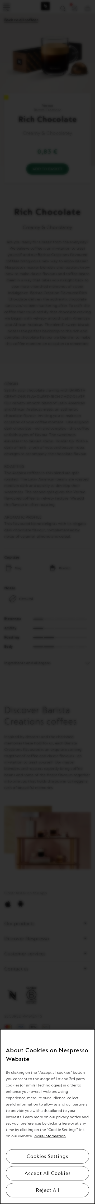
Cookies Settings (47, 1156)
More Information (50, 1136)
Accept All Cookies (48, 1173)
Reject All (47, 1190)
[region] (47, 1116)
